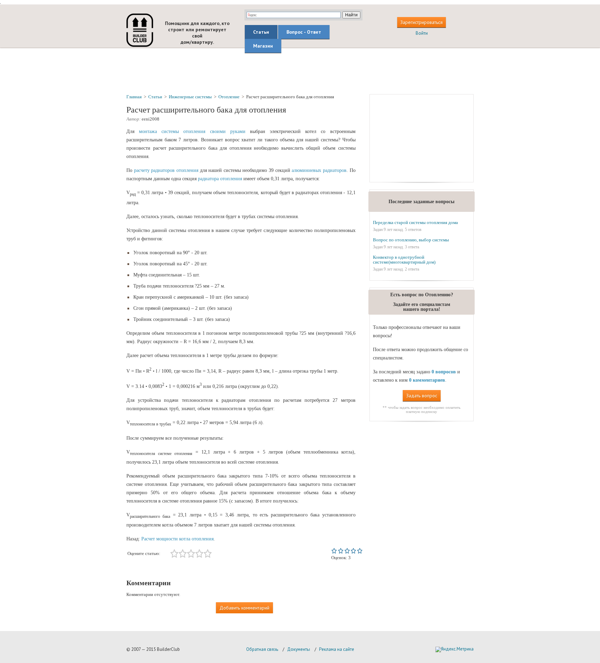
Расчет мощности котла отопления (177, 538)
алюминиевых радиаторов (319, 170)
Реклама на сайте (336, 649)
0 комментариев (427, 380)
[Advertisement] (300, 70)
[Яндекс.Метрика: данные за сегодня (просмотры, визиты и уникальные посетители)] (454, 649)
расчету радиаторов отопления (166, 170)
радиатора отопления (220, 178)
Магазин (263, 46)
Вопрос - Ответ (303, 32)
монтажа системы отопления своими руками (192, 131)
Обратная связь (262, 649)
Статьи (261, 32)
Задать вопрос (421, 395)
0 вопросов (444, 371)
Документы (298, 649)
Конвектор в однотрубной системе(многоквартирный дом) (404, 260)
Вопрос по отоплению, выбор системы (411, 239)
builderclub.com (139, 30)
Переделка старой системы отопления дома (415, 222)
